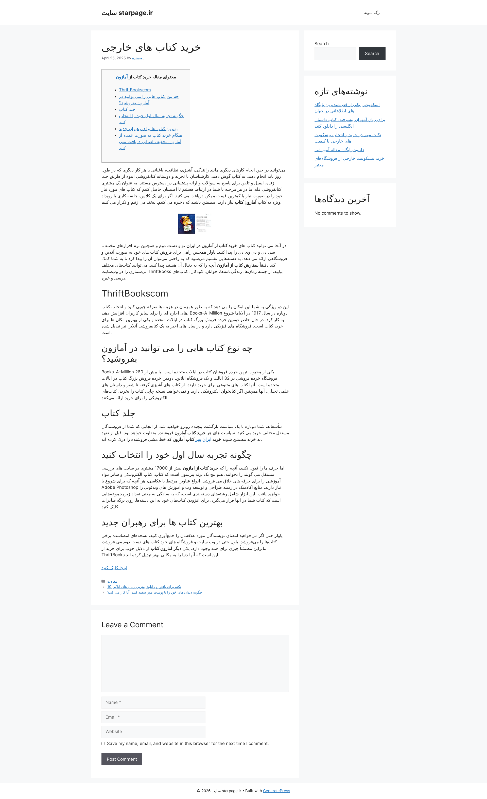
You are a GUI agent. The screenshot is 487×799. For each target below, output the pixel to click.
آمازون (122, 76)
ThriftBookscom (135, 89)
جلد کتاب (127, 109)
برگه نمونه (372, 12)
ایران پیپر (203, 439)
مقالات (112, 581)
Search (322, 43)
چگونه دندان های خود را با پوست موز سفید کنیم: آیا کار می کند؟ (154, 592)
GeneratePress (276, 790)
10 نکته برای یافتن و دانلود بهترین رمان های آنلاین (144, 586)
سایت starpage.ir (127, 12)
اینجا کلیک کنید (114, 567)
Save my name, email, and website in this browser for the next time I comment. (188, 743)
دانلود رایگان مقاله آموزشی (339, 149)
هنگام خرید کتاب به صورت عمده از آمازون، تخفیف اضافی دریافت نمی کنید (150, 142)
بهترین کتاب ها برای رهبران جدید (148, 128)
